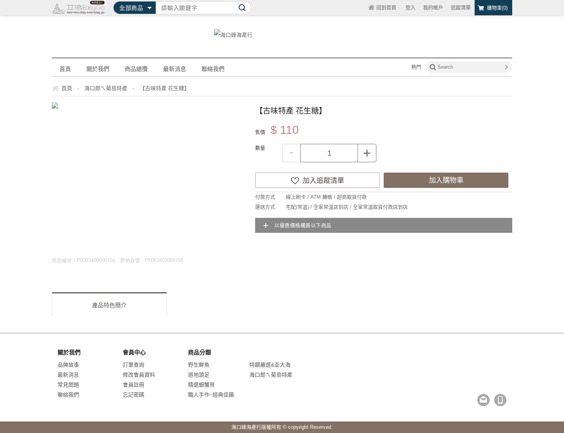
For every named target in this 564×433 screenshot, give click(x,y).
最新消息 (174, 69)
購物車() (497, 8)
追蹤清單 (461, 7)
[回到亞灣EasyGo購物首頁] (79, 7)
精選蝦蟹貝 (201, 385)
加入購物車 (446, 180)
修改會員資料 (139, 375)
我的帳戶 (433, 7)
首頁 (65, 69)
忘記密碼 (133, 395)
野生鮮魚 (198, 365)
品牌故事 (68, 365)
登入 (411, 7)
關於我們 (97, 69)
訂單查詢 (133, 365)
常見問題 (68, 385)
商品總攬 (136, 69)
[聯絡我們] (483, 400)
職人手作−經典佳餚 (211, 395)
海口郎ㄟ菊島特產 (270, 375)
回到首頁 (386, 7)
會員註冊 (133, 385)
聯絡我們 (212, 69)
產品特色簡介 (109, 305)
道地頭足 (198, 375)
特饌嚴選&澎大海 (269, 365)
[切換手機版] (500, 400)
